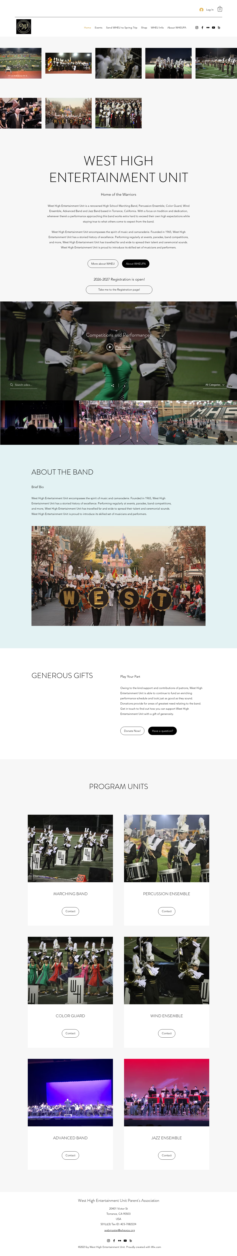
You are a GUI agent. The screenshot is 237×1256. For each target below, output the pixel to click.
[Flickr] (208, 27)
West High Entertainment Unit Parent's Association (118, 1200)
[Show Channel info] (122, 385)
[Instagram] (197, 27)
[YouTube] (213, 27)
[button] (220, 9)
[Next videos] (232, 423)
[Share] (114, 385)
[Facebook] (202, 27)
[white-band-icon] (219, 27)
